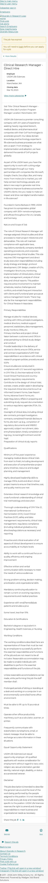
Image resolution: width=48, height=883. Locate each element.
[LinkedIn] (23, 820)
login (21, 47)
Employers (5, 12)
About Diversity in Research (13, 851)
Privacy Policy (6, 859)
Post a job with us (8, 861)
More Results (10, 56)
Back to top (5, 847)
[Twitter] (21, 820)
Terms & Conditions (9, 856)
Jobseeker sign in (8, 8)
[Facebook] (18, 820)
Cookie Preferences (9, 864)
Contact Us (5, 854)
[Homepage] (13, 16)
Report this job (11, 842)
